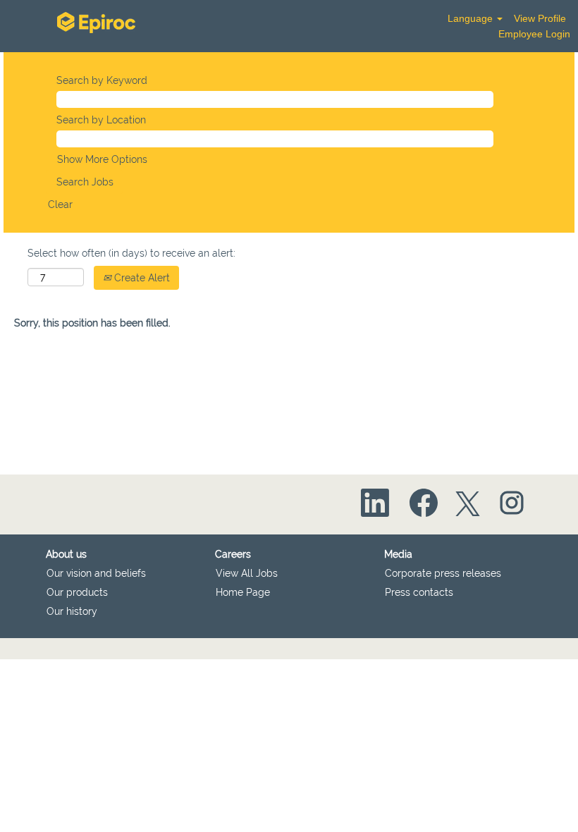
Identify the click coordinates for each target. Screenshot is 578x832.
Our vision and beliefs (96, 573)
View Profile (540, 18)
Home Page (243, 592)
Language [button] (472, 18)
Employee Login (534, 33)
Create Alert (140, 277)
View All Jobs (247, 573)
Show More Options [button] (102, 159)
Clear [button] (60, 204)
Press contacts (419, 592)
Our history (72, 611)
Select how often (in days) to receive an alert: (131, 253)
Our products (77, 592)
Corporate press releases (443, 573)
